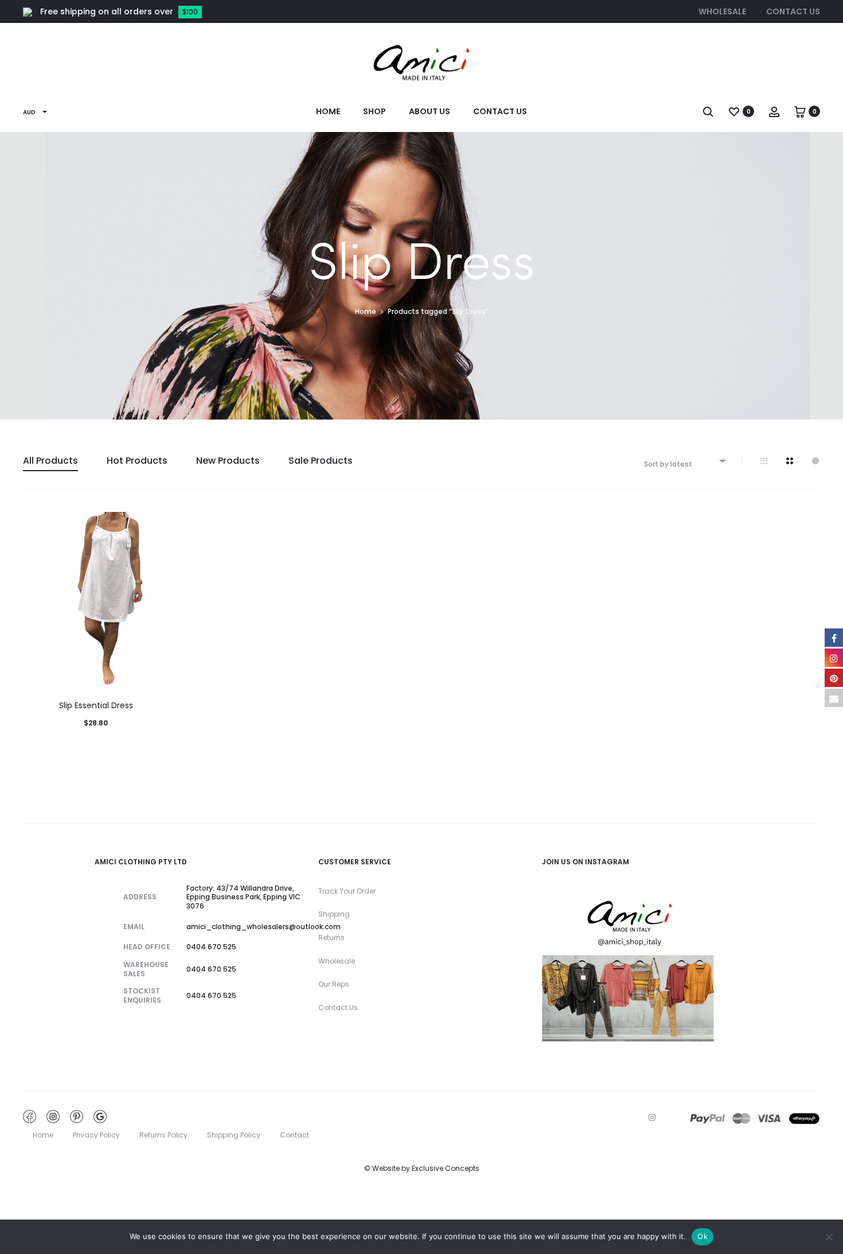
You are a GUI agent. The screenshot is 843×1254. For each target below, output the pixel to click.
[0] (734, 111)
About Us (429, 111)
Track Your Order (347, 891)
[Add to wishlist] (154, 526)
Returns (331, 937)
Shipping (334, 914)
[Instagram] (652, 1117)
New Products (228, 460)
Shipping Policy (233, 1135)
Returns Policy (163, 1135)
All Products (50, 460)
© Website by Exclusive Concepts (421, 1168)
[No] (828, 1237)
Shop (374, 111)
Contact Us (793, 11)
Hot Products (137, 460)
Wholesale (722, 11)
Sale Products (320, 460)
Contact (294, 1135)
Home (328, 111)
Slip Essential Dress (96, 705)
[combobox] (684, 461)
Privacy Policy (96, 1135)
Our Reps (333, 984)
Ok (702, 1236)
